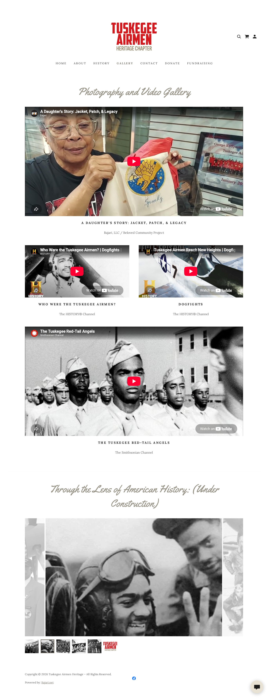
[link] (134, 36)
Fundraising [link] (200, 63)
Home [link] (61, 63)
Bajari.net (47, 682)
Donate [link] (172, 63)
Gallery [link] (125, 63)
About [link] (80, 63)
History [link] (101, 63)
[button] (255, 37)
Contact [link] (149, 63)
